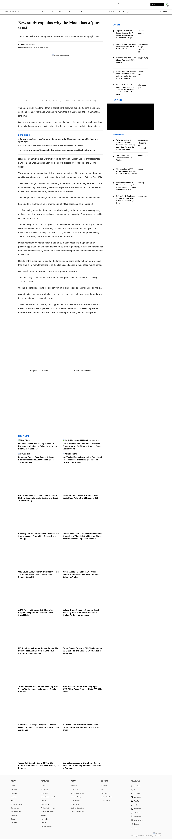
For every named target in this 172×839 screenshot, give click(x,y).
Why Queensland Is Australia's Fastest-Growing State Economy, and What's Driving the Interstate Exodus (125, 144)
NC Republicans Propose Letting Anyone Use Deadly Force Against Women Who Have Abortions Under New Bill (38, 650)
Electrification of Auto (48, 797)
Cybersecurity (45, 804)
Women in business (47, 812)
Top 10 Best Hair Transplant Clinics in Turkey (124, 158)
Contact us (74, 789)
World (43, 12)
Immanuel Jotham (28, 44)
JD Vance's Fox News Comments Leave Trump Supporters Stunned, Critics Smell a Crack (82, 727)
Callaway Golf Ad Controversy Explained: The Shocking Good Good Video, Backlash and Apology (38, 536)
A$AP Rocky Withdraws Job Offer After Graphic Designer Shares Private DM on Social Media (35, 612)
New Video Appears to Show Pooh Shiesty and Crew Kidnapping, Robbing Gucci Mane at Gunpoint (82, 765)
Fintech (43, 823)
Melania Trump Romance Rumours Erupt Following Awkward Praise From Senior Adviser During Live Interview (81, 612)
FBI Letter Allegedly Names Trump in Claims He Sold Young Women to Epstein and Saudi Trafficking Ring (38, 498)
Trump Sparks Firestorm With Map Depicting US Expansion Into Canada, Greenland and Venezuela (82, 650)
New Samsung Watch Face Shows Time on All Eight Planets (126, 60)
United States (105, 800)
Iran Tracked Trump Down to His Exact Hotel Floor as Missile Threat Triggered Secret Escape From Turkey (82, 459)
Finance (43, 800)
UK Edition (163, 12)
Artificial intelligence (48, 808)
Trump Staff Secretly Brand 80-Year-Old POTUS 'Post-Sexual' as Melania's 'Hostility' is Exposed (38, 765)
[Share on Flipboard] (88, 46)
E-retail (43, 786)
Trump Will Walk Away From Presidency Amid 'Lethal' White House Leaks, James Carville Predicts (38, 689)
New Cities (44, 819)
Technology (15, 808)
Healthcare (44, 793)
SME (80, 12)
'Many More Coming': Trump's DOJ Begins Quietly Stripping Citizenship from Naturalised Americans (38, 727)
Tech (104, 12)
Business (72, 12)
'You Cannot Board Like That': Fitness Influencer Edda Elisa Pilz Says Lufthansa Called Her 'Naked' (81, 574)
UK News (52, 12)
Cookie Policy (75, 800)
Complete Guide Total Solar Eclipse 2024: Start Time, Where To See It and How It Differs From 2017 (125, 89)
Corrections (75, 804)
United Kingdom (106, 797)
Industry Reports (46, 826)
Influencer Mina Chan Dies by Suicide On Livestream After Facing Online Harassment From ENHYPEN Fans (37, 446)
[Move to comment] (101, 46)
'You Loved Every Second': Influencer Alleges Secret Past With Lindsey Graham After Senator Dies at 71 (38, 574)
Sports (13, 819)
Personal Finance (92, 12)
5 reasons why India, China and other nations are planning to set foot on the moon (57, 150)
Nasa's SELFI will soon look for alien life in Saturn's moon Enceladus (51, 146)
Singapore (104, 793)
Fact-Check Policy (77, 812)
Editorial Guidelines (82, 371)
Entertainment (114, 12)
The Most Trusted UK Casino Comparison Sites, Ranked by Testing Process (126, 171)
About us (74, 786)
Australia (104, 786)
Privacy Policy (76, 797)
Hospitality (44, 789)
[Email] (97, 46)
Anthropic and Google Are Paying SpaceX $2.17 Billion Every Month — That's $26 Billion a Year (83, 689)
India (102, 789)
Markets (62, 12)
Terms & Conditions (77, 793)
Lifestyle (126, 12)
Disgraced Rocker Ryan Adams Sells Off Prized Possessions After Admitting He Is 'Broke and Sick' (36, 459)
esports (43, 815)
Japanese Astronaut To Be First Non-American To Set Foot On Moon (126, 46)
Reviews (136, 12)
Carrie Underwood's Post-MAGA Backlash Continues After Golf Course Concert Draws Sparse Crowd (82, 446)
